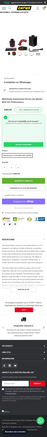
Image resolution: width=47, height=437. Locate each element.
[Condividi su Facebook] (4, 224)
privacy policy (11, 393)
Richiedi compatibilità (23, 144)
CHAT (24, 310)
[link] (4, 365)
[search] (9, 8)
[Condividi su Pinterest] (15, 224)
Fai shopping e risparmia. (27, 2)
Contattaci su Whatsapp (17, 82)
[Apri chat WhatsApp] (40, 421)
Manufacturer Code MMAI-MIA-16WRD (17, 155)
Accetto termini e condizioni (14, 195)
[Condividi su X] (9, 224)
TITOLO (5, 151)
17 (6, 213)
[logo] (24, 8)
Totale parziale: (7, 174)
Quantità (5, 162)
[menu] (4, 8)
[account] (37, 8)
